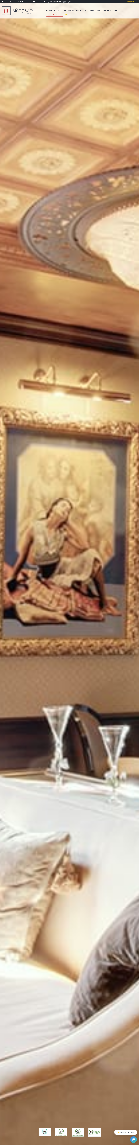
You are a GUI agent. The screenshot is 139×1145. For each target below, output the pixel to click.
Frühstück (82, 10)
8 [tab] (75, 1143)
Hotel (57, 10)
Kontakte (95, 10)
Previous (43, 1135)
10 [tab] (80, 1143)
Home (49, 10)
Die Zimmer (68, 10)
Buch (54, 14)
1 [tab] (56, 1143)
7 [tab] (72, 1143)
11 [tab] (82, 1143)
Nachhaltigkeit (111, 10)
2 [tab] (59, 1143)
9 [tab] (77, 1143)
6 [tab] (69, 1143)
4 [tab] (64, 1143)
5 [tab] (67, 1143)
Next (96, 1135)
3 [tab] (62, 1143)
